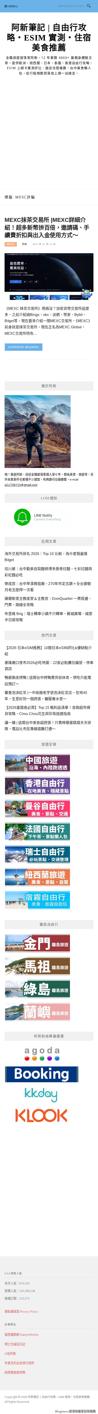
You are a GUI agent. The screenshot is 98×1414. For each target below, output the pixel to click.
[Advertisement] (49, 138)
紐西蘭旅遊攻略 (15, 1372)
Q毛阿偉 (10, 1353)
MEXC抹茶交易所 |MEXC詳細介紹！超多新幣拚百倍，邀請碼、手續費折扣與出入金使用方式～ (47, 228)
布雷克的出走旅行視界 (19, 1363)
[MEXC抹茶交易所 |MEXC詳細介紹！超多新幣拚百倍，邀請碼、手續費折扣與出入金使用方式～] (49, 276)
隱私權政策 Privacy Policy (21, 1311)
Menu (13, 6)
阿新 (24, 244)
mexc (11, 244)
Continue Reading (23, 347)
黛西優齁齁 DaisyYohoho (22, 1334)
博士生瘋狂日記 (15, 1344)
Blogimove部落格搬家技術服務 (75, 1411)
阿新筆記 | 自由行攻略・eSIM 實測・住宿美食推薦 (49, 37)
